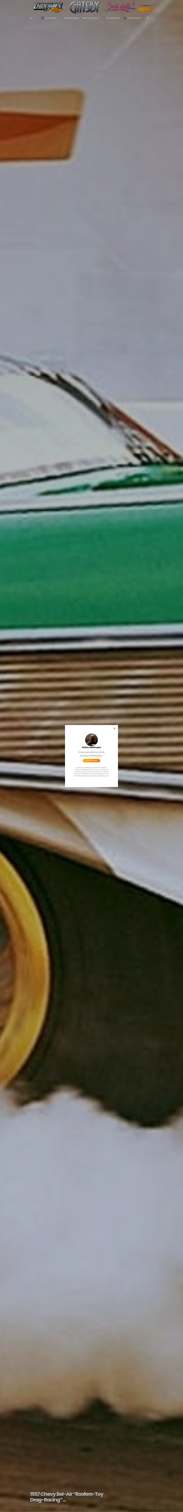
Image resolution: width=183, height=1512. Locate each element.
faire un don (91, 761)
